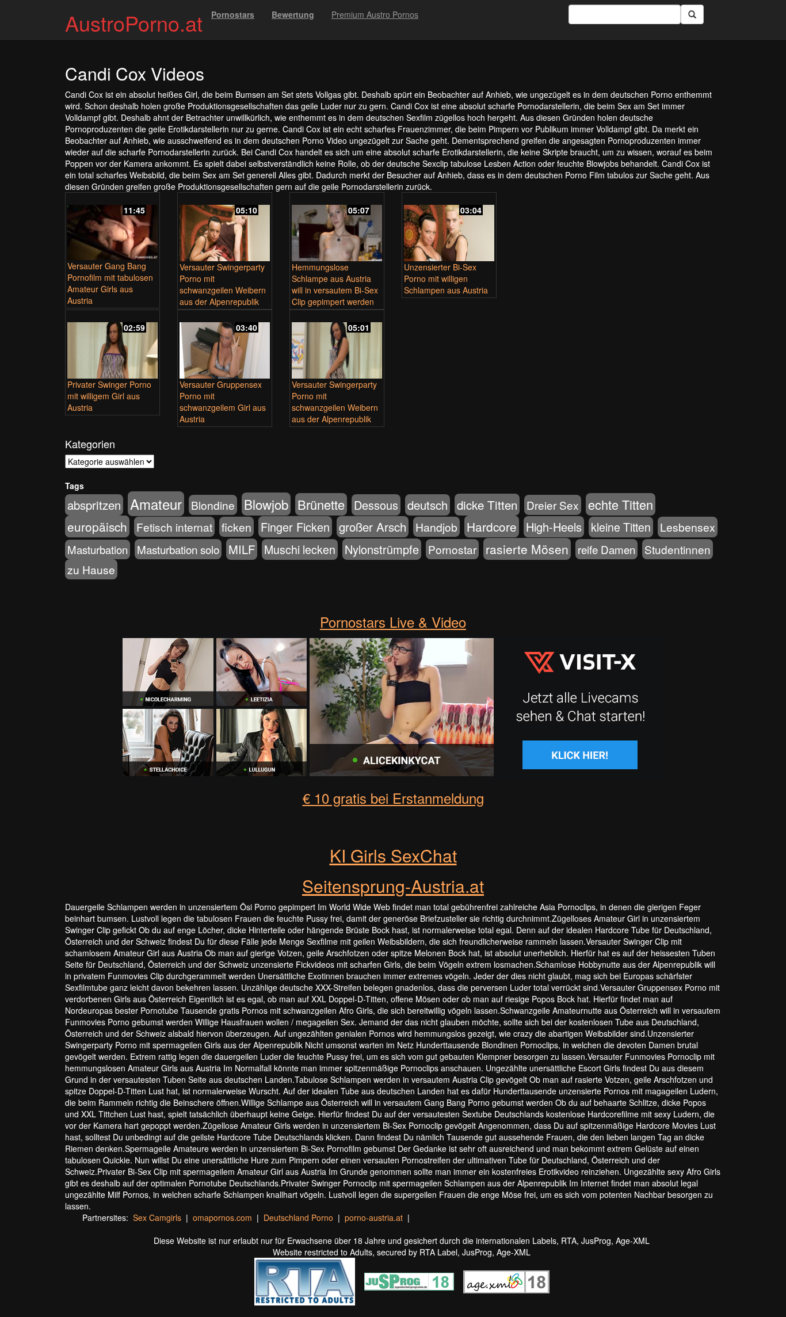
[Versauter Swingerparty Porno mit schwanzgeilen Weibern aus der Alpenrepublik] (225, 227)
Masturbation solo (178, 549)
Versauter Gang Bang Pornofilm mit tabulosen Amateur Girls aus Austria (110, 283)
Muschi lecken (299, 549)
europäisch (97, 526)
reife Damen (606, 549)
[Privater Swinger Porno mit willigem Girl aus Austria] (112, 345)
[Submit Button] (692, 14)
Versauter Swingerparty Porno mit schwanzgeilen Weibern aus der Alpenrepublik (223, 284)
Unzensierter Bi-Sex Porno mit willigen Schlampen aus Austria (446, 278)
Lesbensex (687, 527)
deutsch (427, 505)
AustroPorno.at (134, 22)
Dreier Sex (552, 505)
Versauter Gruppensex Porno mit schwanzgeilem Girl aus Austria (223, 402)
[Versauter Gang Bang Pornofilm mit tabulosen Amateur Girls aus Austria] (112, 227)
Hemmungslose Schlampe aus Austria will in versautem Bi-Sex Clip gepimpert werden (335, 284)
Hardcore (492, 526)
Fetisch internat (174, 527)
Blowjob (266, 504)
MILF (241, 549)
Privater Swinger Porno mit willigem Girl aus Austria (109, 396)
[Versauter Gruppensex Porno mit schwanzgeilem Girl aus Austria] (225, 345)
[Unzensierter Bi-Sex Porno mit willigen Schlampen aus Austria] (449, 227)
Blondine (213, 505)
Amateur (156, 504)
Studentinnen (677, 549)
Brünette (321, 504)
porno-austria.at (374, 1217)
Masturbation (97, 549)
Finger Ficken (295, 526)
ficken (236, 527)
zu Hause (91, 569)
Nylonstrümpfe (382, 549)
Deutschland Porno (298, 1217)
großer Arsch (372, 526)
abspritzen (94, 505)
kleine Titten (621, 527)
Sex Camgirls (157, 1217)
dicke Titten (487, 504)
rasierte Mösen (527, 549)
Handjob (436, 527)
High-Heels (554, 526)
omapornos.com (222, 1217)
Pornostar (452, 549)
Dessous (376, 505)
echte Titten (620, 504)
